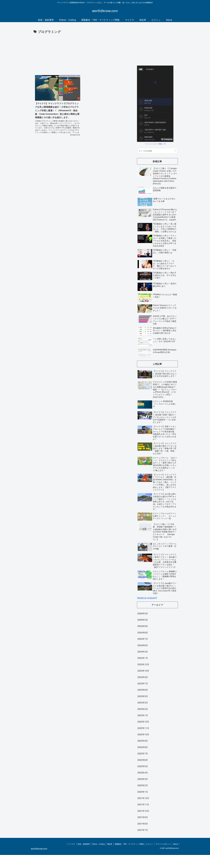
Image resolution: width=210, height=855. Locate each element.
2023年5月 (142, 696)
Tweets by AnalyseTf (147, 597)
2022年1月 (142, 791)
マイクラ (71, 844)
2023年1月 (142, 715)
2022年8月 (142, 747)
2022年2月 (142, 785)
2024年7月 (142, 638)
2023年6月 (142, 689)
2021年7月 (142, 829)
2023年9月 (142, 677)
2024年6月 (142, 645)
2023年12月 (143, 664)
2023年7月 (142, 683)
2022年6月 (142, 759)
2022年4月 (142, 772)
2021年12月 (143, 798)
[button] (175, 150)
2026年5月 (142, 613)
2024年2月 (142, 651)
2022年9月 (142, 740)
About (175, 844)
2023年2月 (142, 708)
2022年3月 (142, 778)
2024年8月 (142, 632)
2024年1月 (142, 657)
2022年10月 (143, 734)
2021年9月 (142, 817)
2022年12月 (143, 721)
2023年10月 (143, 670)
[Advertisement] (82, 53)
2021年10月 (143, 810)
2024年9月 (142, 626)
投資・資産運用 (84, 844)
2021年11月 (143, 804)
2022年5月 (142, 766)
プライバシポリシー (163, 844)
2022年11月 (143, 728)
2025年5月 (142, 619)
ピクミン (149, 844)
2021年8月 (142, 823)
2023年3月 (142, 702)
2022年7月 (142, 753)
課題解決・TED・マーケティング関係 (129, 844)
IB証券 (109, 844)
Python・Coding (98, 844)
